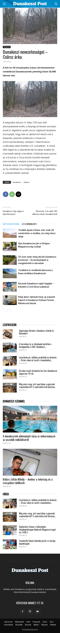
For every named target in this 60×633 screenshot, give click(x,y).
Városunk (7, 47)
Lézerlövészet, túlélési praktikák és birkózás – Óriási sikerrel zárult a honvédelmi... (38, 359)
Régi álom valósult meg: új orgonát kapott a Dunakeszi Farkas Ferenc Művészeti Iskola (36, 300)
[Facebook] (5, 194)
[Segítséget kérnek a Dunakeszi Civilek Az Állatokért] (8, 334)
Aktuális (36, 624)
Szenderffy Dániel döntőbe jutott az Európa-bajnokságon (37, 542)
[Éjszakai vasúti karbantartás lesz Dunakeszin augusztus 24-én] (10, 374)
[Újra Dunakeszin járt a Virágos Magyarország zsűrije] (10, 246)
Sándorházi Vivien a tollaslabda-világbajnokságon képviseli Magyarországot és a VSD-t (37, 529)
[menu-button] (4, 4)
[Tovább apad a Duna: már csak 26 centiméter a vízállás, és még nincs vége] (10, 233)
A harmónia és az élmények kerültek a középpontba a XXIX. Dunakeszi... (35, 345)
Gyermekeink (8, 624)
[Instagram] (30, 611)
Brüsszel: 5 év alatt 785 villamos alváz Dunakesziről (44, 212)
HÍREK (6, 494)
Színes (45, 621)
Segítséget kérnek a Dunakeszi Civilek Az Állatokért (36, 332)
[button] (56, 4)
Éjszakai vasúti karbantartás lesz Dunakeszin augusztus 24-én (38, 372)
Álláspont (44, 624)
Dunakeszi (17, 182)
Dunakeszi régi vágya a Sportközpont (13, 212)
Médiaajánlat (19, 621)
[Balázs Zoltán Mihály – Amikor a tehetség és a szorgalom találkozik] (30, 462)
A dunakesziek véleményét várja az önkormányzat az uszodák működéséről (29, 438)
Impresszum (8, 621)
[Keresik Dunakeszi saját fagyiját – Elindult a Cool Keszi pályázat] (10, 287)
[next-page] (9, 310)
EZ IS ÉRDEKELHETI (29, 223)
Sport (51, 621)
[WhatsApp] (12, 194)
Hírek (28, 621)
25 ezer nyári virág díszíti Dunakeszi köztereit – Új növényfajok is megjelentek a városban (37, 260)
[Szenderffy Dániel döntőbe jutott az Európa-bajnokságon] (10, 544)
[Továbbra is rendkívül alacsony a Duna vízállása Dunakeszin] (10, 273)
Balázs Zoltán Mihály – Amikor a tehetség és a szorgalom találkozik (28, 481)
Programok (36, 621)
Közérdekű (18, 624)
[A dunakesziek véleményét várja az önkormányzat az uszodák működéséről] (30, 419)
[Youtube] (37, 611)
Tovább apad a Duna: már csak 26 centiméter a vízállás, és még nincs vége (37, 233)
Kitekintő (53, 624)
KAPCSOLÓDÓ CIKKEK (11, 223)
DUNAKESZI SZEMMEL (14, 401)
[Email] (18, 194)
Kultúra (26, 182)
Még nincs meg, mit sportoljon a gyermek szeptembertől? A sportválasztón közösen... (37, 386)
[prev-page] (4, 310)
